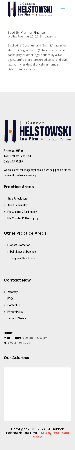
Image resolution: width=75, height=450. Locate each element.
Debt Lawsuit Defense (23, 251)
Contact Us (14, 305)
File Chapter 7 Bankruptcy (22, 212)
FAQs (10, 298)
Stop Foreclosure (17, 198)
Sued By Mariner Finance (26, 32)
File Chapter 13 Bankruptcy (22, 218)
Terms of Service (17, 318)
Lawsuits (50, 36)
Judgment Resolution (22, 258)
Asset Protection (20, 245)
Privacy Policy (15, 312)
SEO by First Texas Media (51, 435)
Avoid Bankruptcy (17, 205)
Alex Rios (17, 36)
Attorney (12, 292)
